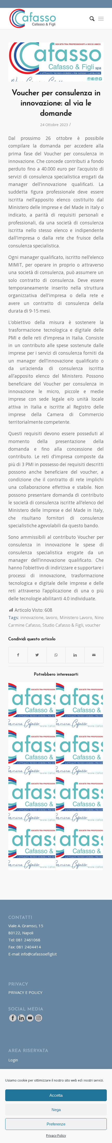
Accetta (56, 1095)
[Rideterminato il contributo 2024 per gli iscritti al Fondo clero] (31, 752)
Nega (56, 1109)
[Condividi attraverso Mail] (94, 655)
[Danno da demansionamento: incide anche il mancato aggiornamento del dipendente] (79, 752)
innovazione (31, 617)
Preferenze (56, 1124)
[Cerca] (89, 18)
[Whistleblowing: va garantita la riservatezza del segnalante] (31, 846)
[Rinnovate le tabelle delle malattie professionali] (79, 705)
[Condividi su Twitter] (37, 655)
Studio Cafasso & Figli (62, 625)
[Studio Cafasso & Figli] (56, 62)
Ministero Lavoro (76, 617)
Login (13, 1059)
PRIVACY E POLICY (25, 992)
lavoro (51, 617)
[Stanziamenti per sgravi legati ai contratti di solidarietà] (31, 705)
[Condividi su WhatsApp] (56, 655)
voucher (93, 625)
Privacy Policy (56, 1135)
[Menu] (101, 18)
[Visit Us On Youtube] (30, 1020)
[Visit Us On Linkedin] (21, 1020)
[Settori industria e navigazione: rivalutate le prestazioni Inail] (79, 799)
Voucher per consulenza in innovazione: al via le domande (56, 103)
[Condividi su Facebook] (18, 655)
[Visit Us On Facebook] (12, 1020)
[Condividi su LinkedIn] (75, 655)
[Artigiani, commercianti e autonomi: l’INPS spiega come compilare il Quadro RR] (79, 846)
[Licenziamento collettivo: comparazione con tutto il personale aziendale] (31, 799)
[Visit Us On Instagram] (38, 1020)
